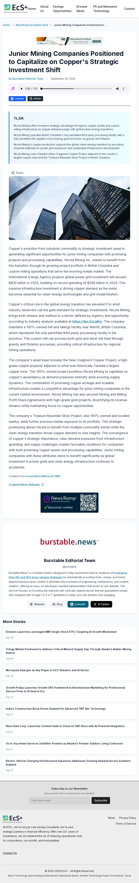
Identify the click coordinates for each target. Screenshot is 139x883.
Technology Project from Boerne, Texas (110, 875)
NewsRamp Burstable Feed (32, 24)
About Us (44, 9)
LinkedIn (19, 98)
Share (19, 172)
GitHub (37, 98)
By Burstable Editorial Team (26, 78)
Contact (129, 9)
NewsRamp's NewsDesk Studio (62, 875)
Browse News (82, 9)
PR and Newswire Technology (105, 9)
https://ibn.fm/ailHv (87, 321)
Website (39, 604)
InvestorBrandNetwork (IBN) (42, 476)
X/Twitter (103, 604)
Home (32, 9)
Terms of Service (125, 823)
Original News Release (24, 484)
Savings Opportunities (62, 9)
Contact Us (10, 853)
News (111, 817)
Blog (59, 604)
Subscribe (100, 800)
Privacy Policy (127, 817)
